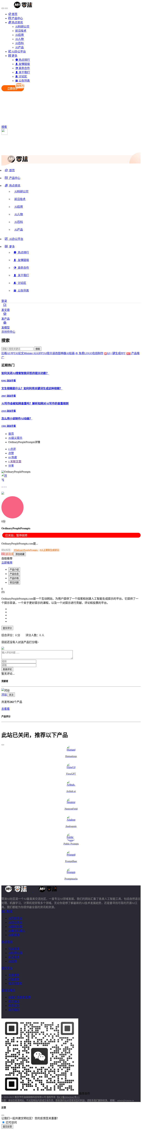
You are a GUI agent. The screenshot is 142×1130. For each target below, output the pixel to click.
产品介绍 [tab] (14, 569)
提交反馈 (7, 1126)
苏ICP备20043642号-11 (68, 1097)
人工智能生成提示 (49, 550)
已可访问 (11, 1122)
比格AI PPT (8, 353)
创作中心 (9, 331)
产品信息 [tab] (14, 574)
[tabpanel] (71, 615)
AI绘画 (70, 353)
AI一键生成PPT (118, 353)
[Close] (2, 744)
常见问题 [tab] (14, 582)
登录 (4, 300)
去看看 (5, 708)
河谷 (4, 694)
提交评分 (7, 628)
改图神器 (60, 353)
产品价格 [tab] (14, 578)
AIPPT (40, 353)
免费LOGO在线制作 (92, 353)
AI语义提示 (15, 437)
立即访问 (7, 554)
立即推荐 (6, 562)
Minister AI (30, 353)
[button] (12, 187)
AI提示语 (49, 353)
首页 (11, 433)
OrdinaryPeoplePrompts (26, 550)
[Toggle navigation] (2, 8)
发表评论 (7, 669)
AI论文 (19, 353)
